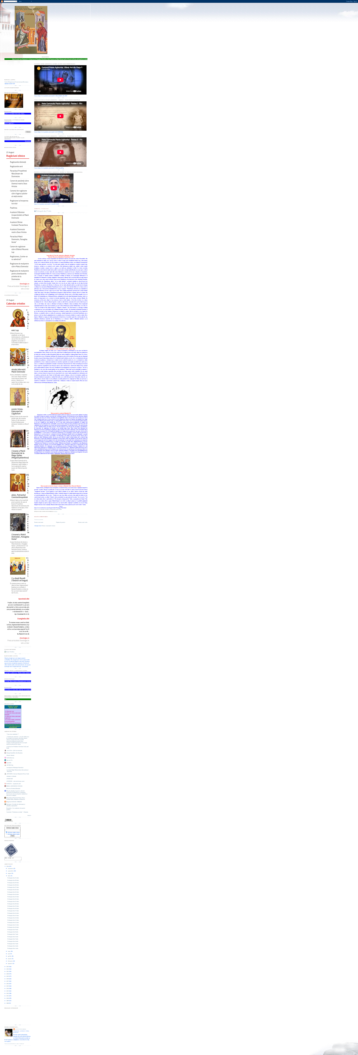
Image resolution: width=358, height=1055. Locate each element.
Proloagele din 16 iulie (13, 913)
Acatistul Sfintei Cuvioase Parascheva (19, 223)
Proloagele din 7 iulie (12, 934)
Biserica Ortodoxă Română (13, 788)
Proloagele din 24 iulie (13, 894)
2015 (7, 986)
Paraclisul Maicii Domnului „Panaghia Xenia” (19, 239)
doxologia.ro (24, 283)
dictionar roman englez (14, 834)
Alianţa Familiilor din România (14, 753)
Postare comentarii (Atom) (48, 526)
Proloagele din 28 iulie (13, 885)
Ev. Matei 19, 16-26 (23, 634)
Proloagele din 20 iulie (13, 904)
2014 (7, 988)
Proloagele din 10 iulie (13, 927)
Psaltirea (14, 208)
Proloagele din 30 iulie (13, 880)
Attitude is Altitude (11, 776)
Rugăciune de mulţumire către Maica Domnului (20, 265)
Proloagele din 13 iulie (13, 920)
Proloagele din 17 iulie (13, 911)
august (9, 873)
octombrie (10, 868)
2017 (7, 981)
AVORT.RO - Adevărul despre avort (15, 781)
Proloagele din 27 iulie (43, 211)
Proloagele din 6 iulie (12, 936)
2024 (7, 866)
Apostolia (8, 762)
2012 (7, 993)
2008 (7, 1003)
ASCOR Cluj (9, 765)
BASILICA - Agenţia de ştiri (13, 783)
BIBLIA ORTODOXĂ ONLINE (14, 786)
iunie (9, 951)
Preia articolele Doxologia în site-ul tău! (18, 287)
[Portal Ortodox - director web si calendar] (8, 821)
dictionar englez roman (12, 828)
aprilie (10, 956)
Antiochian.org (10, 758)
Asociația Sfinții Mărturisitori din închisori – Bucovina (17, 770)
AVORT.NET (9, 778)
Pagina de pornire (60, 522)
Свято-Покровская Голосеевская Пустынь (16, 82)
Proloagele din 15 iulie (13, 915)
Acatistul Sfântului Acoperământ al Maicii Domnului (20, 215)
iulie (9, 876)
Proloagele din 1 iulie (12, 948)
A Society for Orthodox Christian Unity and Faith (17, 747)
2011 (7, 996)
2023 (7, 966)
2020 (7, 974)
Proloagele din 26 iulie (13, 889)
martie (10, 958)
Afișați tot (29, 815)
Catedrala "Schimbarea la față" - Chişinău (17, 812)
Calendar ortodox (15, 303)
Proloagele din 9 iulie (12, 929)
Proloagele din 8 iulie (12, 932)
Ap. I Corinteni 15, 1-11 (22, 614)
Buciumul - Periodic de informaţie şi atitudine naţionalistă (15, 805)
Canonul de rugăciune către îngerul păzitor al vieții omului (19, 193)
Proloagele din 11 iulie (13, 925)
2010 (7, 998)
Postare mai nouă (38, 522)
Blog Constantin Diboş (21, 7)
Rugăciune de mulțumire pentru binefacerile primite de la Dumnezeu (20, 275)
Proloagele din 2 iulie (12, 946)
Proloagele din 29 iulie (13, 882)
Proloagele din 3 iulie (12, 943)
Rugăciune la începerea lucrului (19, 202)
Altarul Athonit (10, 755)
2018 (7, 979)
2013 (7, 991)
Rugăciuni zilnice (15, 156)
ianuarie (10, 963)
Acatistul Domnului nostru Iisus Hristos (19, 230)
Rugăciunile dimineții (18, 162)
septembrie (11, 871)
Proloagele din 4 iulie (12, 941)
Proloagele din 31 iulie (13, 878)
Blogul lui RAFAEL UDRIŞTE (14, 801)
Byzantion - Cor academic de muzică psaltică (15, 808)
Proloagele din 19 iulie (13, 906)
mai (9, 954)
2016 (7, 983)
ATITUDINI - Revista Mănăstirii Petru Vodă (17, 774)
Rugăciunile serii (17, 166)
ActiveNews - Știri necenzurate (14, 750)
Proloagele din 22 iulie (13, 899)
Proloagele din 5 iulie (12, 939)
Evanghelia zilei (23, 618)
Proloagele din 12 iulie (13, 922)
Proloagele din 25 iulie (13, 892)
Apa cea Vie (9, 760)
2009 (7, 1000)
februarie (10, 961)
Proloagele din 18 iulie (13, 908)
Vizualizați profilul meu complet (14, 1043)
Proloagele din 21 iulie (13, 901)
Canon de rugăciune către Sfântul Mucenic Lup (19, 249)
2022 (7, 969)
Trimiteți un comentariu (38, 519)
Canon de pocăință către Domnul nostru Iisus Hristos (20, 183)
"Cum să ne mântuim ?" (12, 734)
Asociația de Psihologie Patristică (14, 767)
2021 (7, 971)
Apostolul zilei (23, 598)
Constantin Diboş (20, 1029)
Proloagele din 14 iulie (13, 918)
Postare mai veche (82, 522)
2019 (7, 976)
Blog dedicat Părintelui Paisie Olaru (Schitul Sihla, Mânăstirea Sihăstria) (15, 798)
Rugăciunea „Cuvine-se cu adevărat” (19, 258)
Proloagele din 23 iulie (13, 896)
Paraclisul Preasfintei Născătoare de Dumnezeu (19, 174)
